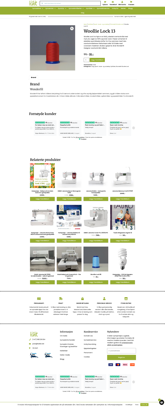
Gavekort (113, 4)
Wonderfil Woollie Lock (116, 24)
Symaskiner (36, 8)
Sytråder (89, 8)
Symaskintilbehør (75, 8)
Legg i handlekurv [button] (42, 199)
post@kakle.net (38, 344)
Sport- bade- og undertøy (101, 24)
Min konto (122, 4)
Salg (82, 13)
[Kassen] (131, 2)
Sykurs (105, 4)
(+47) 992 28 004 (38, 339)
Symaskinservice (103, 8)
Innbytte (115, 8)
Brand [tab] (33, 77)
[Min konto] (122, 2)
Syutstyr (61, 8)
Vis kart (35, 348)
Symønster (49, 8)
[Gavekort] (113, 2)
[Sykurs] (105, 2)
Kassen (131, 4)
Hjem (85, 24)
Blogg (130, 8)
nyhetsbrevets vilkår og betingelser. (120, 344)
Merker (123, 8)
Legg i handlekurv (97, 60)
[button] (72, 28)
